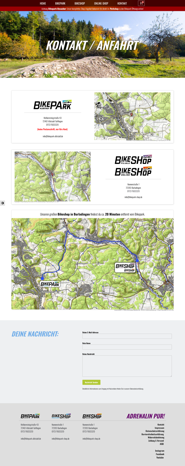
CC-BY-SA (167, 140)
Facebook (160, 454)
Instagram (159, 450)
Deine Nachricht (88, 354)
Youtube (160, 457)
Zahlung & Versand (156, 440)
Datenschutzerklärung (136, 388)
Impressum (159, 427)
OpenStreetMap (136, 140)
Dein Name (86, 343)
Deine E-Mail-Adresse (90, 332)
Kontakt (161, 424)
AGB (162, 443)
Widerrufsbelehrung (156, 437)
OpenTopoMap (162, 140)
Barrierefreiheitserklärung (153, 434)
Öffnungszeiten (137, 8)
